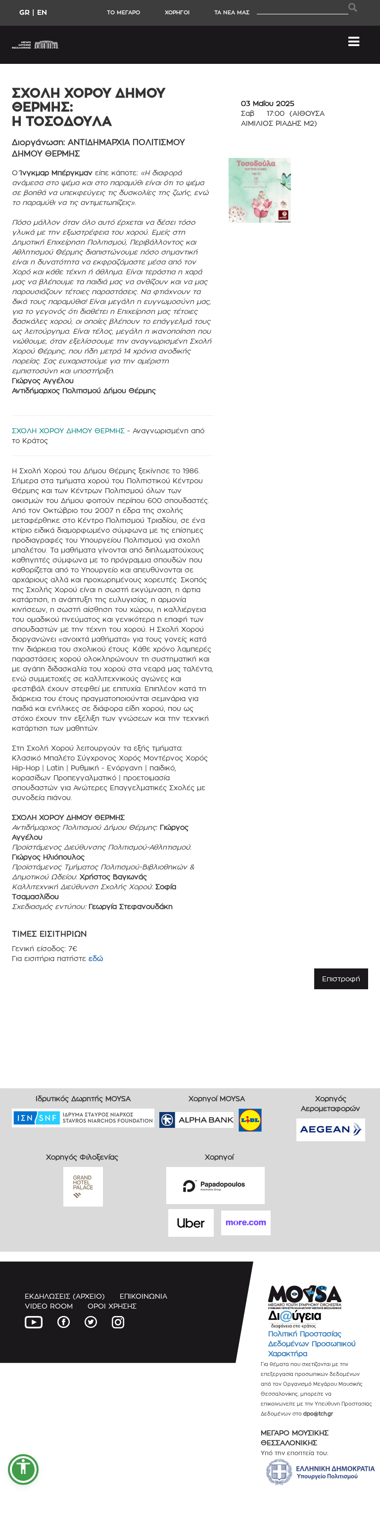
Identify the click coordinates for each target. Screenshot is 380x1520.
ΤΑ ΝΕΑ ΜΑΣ (231, 12)
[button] (23, 1469)
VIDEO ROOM (49, 1306)
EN (42, 12)
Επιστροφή (341, 978)
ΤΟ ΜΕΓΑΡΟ (123, 12)
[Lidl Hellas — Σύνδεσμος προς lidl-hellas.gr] (236, 1116)
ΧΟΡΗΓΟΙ (177, 12)
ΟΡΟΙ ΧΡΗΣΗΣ (112, 1306)
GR (24, 12)
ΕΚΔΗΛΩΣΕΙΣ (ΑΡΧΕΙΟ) (65, 1296)
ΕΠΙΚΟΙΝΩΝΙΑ (143, 1296)
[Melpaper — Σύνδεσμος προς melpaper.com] (279, 1116)
